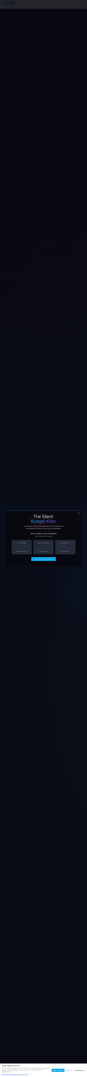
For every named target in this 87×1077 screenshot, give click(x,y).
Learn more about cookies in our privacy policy (15, 1074)
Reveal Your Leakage (43, 559)
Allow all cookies (58, 1070)
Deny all (69, 1070)
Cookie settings (79, 1070)
